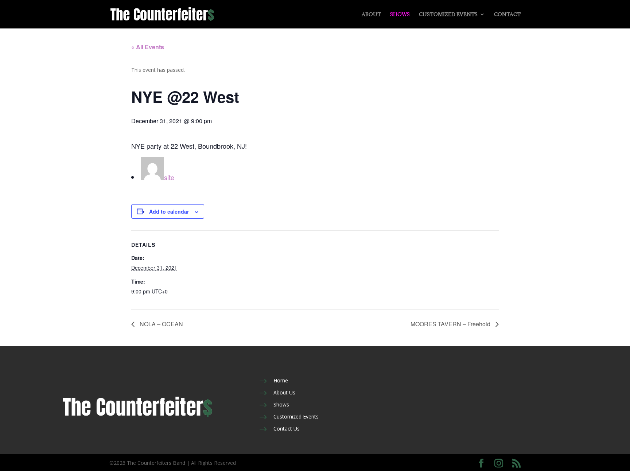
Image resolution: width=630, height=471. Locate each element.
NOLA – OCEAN (160, 324)
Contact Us (286, 428)
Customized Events (448, 14)
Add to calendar (169, 211)
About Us (284, 392)
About (371, 14)
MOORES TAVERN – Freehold (451, 324)
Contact (507, 14)
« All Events (147, 47)
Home (280, 380)
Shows (400, 14)
